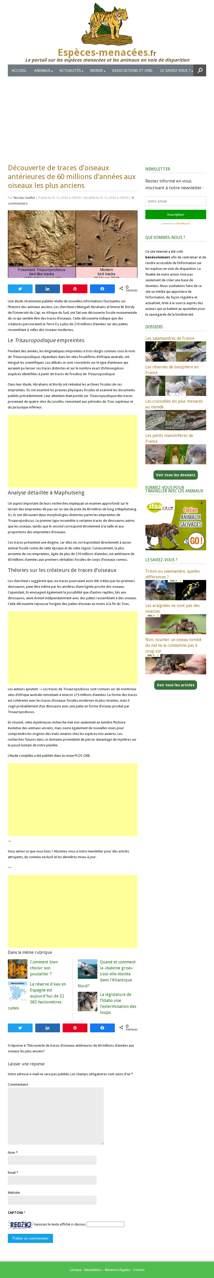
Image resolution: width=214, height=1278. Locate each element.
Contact (139, 1270)
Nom (11, 1153)
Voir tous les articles (175, 685)
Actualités (70, 70)
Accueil (19, 70)
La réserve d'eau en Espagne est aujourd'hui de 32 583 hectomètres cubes (37, 996)
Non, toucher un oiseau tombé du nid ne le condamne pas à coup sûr (173, 645)
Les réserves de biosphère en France (172, 369)
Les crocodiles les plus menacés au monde (174, 404)
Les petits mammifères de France (169, 438)
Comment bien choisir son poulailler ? (44, 968)
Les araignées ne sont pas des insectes (172, 608)
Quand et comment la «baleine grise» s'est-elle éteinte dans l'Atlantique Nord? (107, 974)
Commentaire (18, 1084)
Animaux (42, 70)
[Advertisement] (107, 115)
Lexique (75, 1270)
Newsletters (93, 1270)
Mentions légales (117, 1270)
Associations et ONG (132, 70)
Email (12, 1173)
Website (14, 1193)
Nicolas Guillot (24, 198)
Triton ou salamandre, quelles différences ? (172, 574)
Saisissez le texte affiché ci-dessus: (60, 1224)
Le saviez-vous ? (175, 70)
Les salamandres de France (169, 338)
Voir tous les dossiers (175, 475)
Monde (96, 70)
